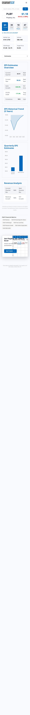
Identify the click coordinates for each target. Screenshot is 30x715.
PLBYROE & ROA (7, 228)
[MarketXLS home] (8, 2)
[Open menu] (26, 2)
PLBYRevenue (6, 220)
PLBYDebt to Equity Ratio (21, 225)
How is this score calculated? (11, 32)
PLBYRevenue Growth (8, 225)
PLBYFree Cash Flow (18, 222)
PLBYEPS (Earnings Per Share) (19, 220)
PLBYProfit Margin (7, 222)
